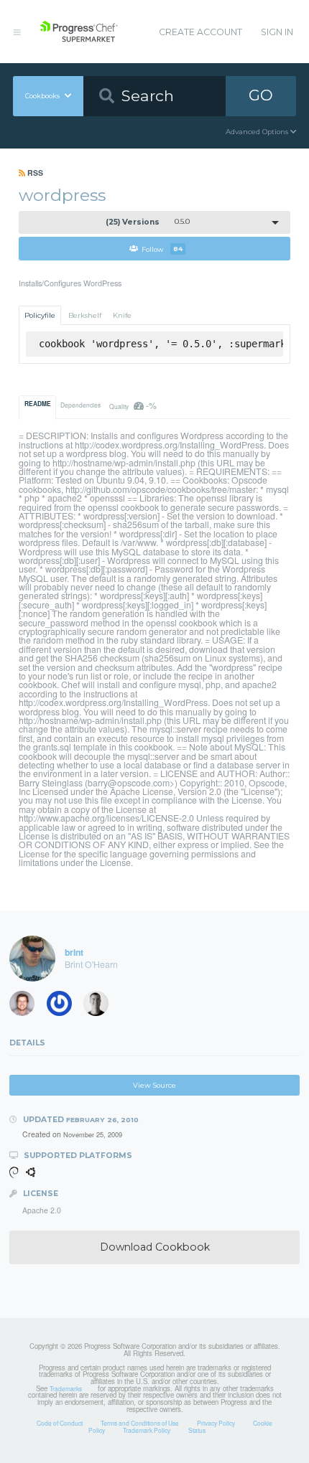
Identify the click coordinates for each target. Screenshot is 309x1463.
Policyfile (39, 315)
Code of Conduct (60, 1423)
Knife (122, 315)
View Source (154, 1085)
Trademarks (66, 1388)
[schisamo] (26, 1006)
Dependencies (80, 404)
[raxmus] (64, 1006)
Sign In (277, 32)
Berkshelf (84, 315)
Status (197, 1430)
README (37, 404)
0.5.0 (148, 222)
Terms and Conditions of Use (140, 1423)
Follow (162, 249)
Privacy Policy (216, 1423)
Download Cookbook (155, 1247)
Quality (132, 405)
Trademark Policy (146, 1430)
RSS (34, 172)
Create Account (200, 32)
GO (261, 95)
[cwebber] (100, 1006)
